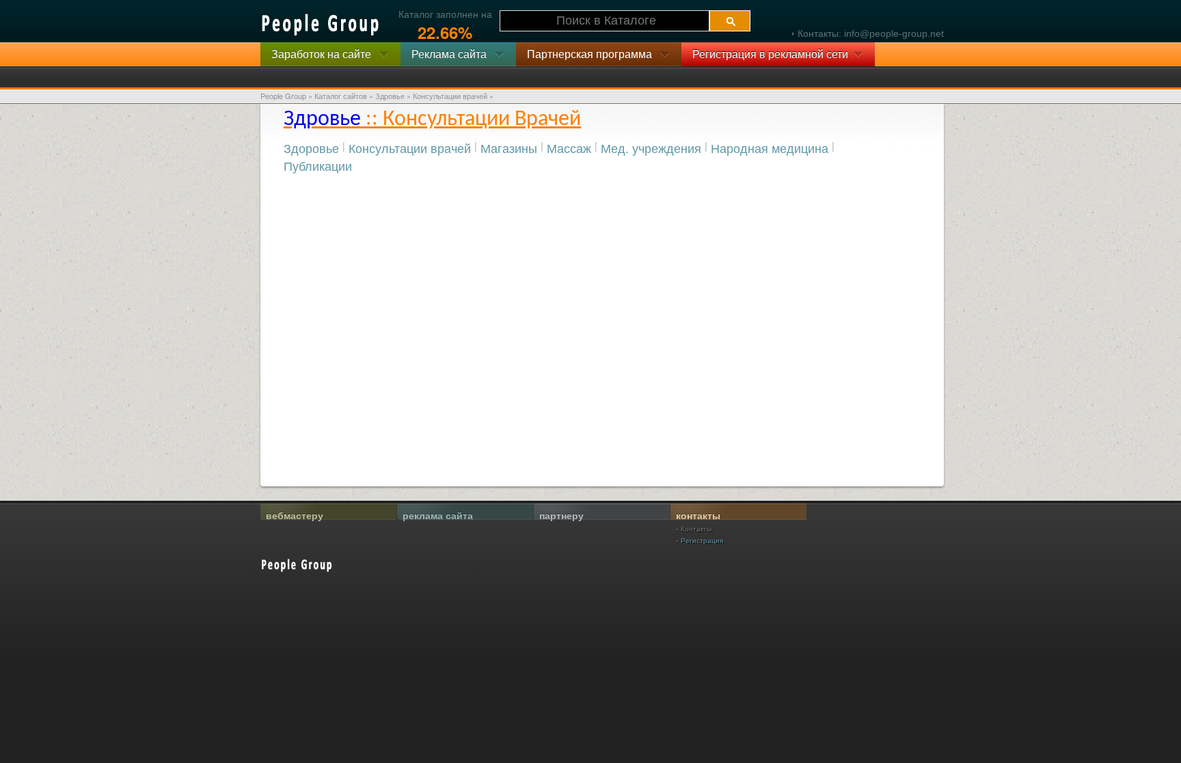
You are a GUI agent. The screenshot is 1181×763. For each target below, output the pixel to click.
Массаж (569, 147)
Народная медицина (769, 147)
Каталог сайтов (340, 95)
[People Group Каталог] (321, 25)
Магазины (508, 147)
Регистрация (702, 540)
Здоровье (311, 147)
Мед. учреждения (651, 147)
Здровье (390, 95)
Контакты (696, 528)
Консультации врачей (410, 147)
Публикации (318, 165)
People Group (283, 95)
